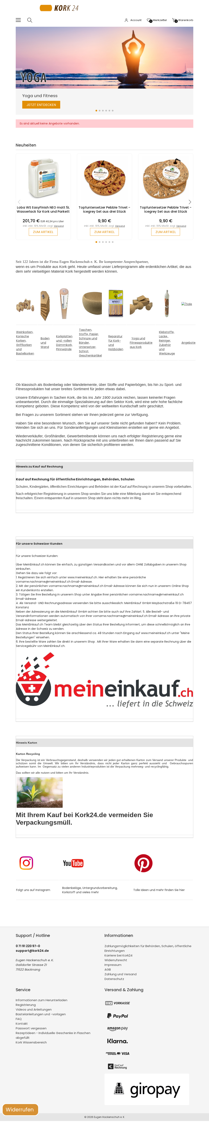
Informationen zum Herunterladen (41, 1000)
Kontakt (22, 1023)
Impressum (112, 965)
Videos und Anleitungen (34, 1009)
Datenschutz (114, 979)
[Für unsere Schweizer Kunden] (104, 707)
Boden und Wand (45, 342)
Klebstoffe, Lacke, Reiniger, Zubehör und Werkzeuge (167, 342)
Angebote (188, 343)
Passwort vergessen (31, 1028)
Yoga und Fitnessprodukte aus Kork (141, 342)
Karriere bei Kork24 (118, 955)
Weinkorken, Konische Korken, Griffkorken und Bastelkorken (25, 342)
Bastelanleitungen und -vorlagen (41, 1014)
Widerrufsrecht (115, 960)
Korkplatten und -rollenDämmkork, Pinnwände (64, 342)
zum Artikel (43, 232)
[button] (96, 110)
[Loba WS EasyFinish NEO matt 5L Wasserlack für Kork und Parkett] (43, 203)
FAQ (19, 1019)
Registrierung (26, 1005)
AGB (107, 969)
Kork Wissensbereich (31, 1042)
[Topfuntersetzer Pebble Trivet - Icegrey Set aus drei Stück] (104, 203)
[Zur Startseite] (60, 15)
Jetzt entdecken (41, 104)
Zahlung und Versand (120, 974)
